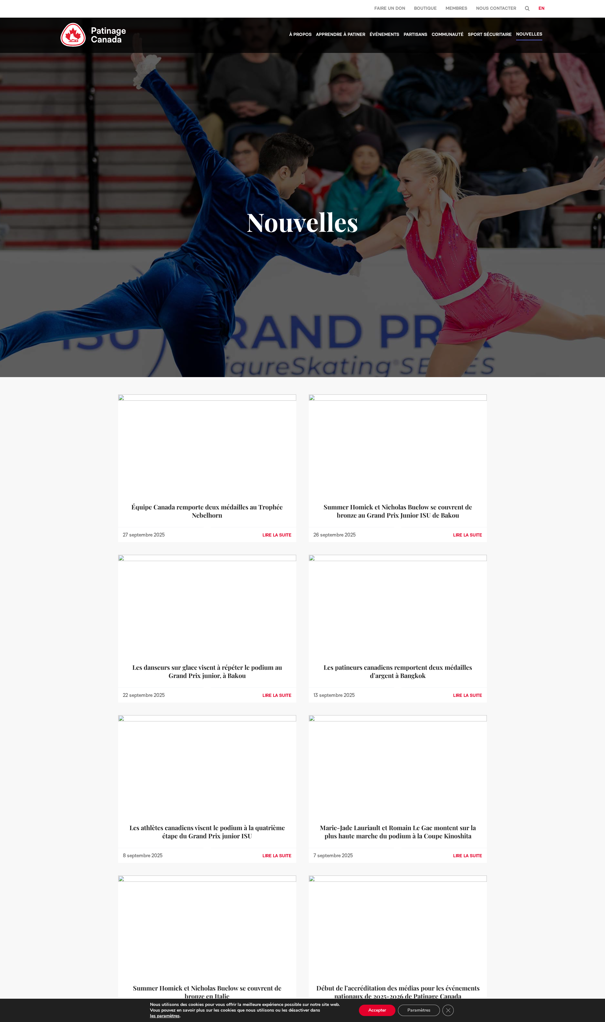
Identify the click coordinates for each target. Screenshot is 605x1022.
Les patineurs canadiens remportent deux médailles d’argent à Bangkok (398, 671)
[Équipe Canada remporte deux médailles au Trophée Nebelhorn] (207, 399)
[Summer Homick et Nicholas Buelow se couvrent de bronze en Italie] (207, 880)
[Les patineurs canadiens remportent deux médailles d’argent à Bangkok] (398, 559)
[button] (527, 8)
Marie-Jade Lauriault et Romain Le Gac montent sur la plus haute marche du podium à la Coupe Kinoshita (398, 831)
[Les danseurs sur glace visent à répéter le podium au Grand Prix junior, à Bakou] (207, 559)
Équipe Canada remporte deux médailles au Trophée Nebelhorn (207, 510)
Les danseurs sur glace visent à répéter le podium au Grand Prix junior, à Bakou (207, 671)
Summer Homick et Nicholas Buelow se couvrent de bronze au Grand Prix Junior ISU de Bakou (398, 510)
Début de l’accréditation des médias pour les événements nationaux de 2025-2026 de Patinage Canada (398, 992)
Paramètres (418, 1010)
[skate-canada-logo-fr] (93, 25)
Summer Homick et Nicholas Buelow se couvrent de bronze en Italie (207, 992)
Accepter (377, 1010)
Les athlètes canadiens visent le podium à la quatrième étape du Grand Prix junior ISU (207, 831)
